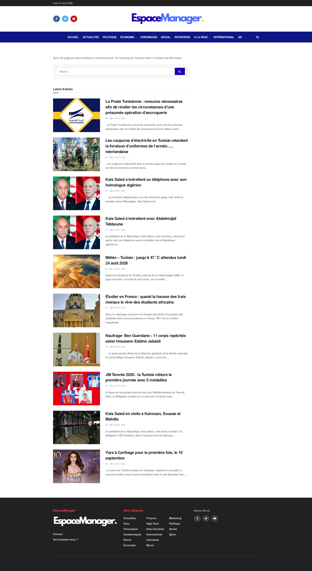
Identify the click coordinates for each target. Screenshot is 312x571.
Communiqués (132, 534)
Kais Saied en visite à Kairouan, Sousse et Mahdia (143, 416)
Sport (172, 534)
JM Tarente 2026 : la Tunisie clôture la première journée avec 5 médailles (138, 377)
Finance (151, 518)
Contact (58, 534)
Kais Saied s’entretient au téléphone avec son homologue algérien (145, 182)
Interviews (182, 37)
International (224, 37)
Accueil (73, 37)
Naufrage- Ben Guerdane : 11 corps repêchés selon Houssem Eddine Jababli (145, 338)
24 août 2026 (118, 118)
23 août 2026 (118, 385)
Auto (126, 523)
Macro (150, 545)
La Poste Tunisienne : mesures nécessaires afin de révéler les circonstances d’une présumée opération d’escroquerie (144, 106)
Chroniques (148, 37)
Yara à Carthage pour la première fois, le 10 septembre (144, 455)
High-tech (152, 523)
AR (240, 37)
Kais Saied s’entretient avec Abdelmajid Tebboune (140, 221)
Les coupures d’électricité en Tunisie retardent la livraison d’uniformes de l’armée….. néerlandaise (146, 145)
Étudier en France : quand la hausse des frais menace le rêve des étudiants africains (145, 299)
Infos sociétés (155, 529)
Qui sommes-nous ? (65, 539)
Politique (109, 37)
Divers (127, 540)
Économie (127, 37)
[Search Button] (180, 71)
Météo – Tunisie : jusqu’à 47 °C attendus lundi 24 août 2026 (145, 260)
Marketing (175, 518)
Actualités (91, 37)
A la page (201, 37)
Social (166, 37)
